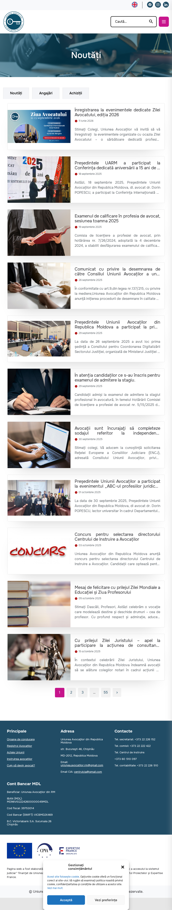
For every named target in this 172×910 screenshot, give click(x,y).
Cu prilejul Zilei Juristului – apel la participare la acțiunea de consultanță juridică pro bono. (117, 643)
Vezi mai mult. (55, 888)
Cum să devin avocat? (21, 765)
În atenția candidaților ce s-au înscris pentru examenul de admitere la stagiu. (117, 378)
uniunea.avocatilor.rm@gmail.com (82, 765)
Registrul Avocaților (19, 746)
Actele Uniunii (15, 752)
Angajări (45, 93)
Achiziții (75, 93)
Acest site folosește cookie (63, 876)
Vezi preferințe (106, 900)
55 (106, 692)
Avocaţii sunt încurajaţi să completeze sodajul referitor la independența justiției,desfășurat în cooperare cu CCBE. (117, 431)
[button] (123, 867)
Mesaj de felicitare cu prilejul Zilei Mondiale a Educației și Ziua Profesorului (117, 590)
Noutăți (16, 93)
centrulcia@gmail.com (88, 772)
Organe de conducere (21, 739)
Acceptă (66, 900)
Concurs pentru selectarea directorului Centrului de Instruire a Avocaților (117, 537)
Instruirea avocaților (19, 759)
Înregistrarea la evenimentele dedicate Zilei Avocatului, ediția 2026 (117, 112)
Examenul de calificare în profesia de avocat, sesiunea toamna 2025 (117, 218)
